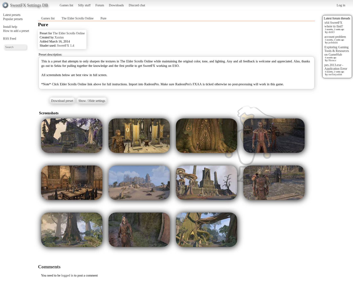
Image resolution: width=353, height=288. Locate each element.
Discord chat (137, 5)
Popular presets (13, 19)
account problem (335, 36)
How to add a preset (16, 31)
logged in (67, 275)
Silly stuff (84, 5)
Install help (10, 26)
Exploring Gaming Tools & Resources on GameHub (336, 50)
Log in (341, 5)
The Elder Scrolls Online (77, 18)
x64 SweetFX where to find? (333, 24)
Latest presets (11, 15)
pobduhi (333, 42)
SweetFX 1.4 (65, 45)
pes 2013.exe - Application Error (335, 66)
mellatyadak (335, 74)
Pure (103, 18)
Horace (332, 60)
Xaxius (59, 37)
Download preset (62, 100)
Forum (99, 5)
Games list (66, 5)
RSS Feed (9, 38)
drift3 (331, 32)
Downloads (116, 5)
